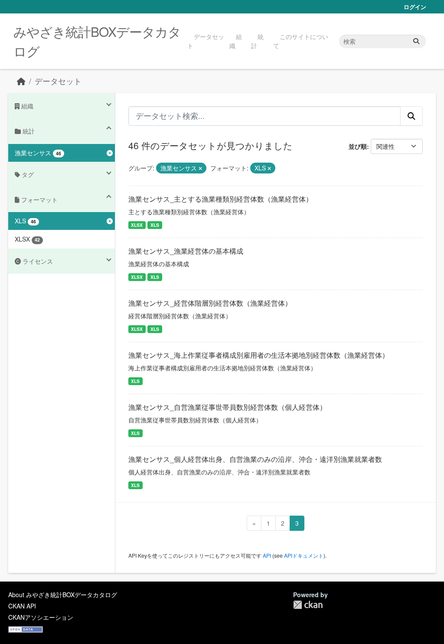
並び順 (358, 146)
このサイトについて (300, 41)
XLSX (137, 225)
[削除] (200, 168)
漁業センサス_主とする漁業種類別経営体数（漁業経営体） (220, 199)
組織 (235, 41)
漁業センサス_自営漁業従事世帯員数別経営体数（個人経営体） (227, 407)
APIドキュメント (303, 555)
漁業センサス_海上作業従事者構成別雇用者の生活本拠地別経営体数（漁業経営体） (258, 355)
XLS (154, 225)
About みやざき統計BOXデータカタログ (62, 594)
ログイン (415, 7)
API (267, 555)
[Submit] (416, 41)
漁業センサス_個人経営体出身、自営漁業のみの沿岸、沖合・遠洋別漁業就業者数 (255, 459)
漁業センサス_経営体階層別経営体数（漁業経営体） (210, 303)
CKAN (308, 604)
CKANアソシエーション (40, 617)
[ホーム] (21, 80)
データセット (205, 41)
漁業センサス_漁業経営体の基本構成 (185, 251)
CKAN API (22, 606)
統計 (257, 41)
